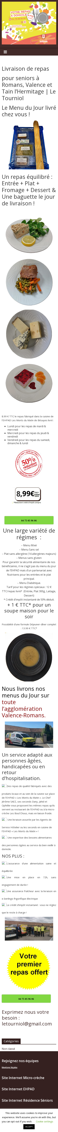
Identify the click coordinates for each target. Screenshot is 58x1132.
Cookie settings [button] (44, 1121)
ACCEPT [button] (29, 1126)
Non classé (8, 1049)
